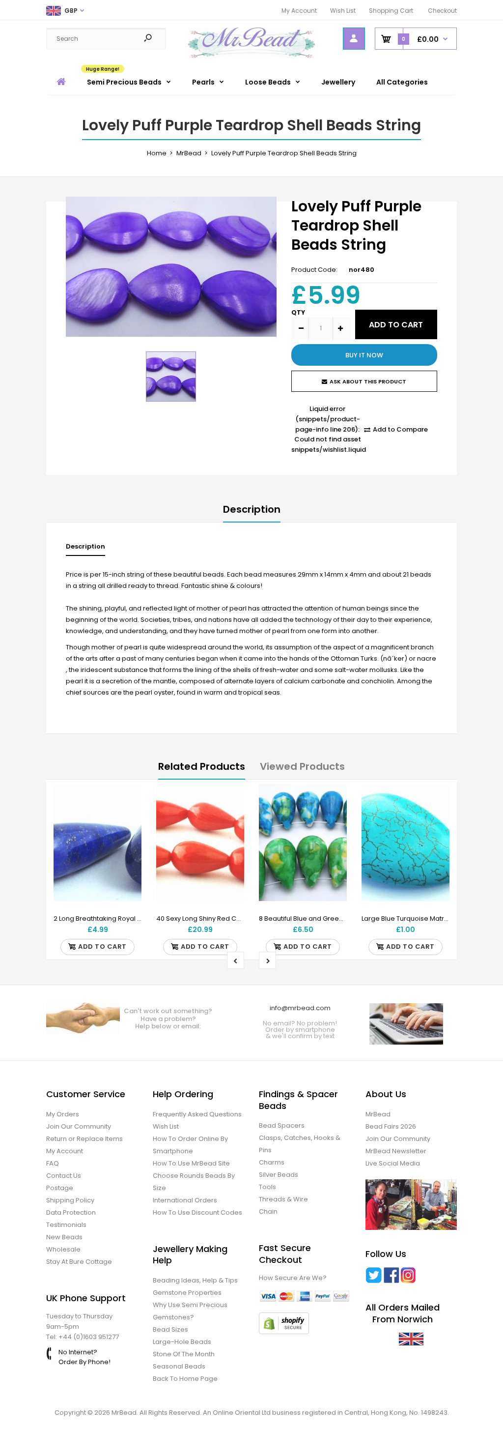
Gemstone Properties (187, 1292)
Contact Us (63, 1175)
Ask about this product (368, 381)
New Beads (64, 1237)
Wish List (343, 10)
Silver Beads (278, 1174)
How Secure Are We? (293, 1278)
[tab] (85, 549)
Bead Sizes (170, 1329)
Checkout (442, 10)
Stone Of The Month (184, 1354)
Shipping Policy (70, 1200)
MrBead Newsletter (395, 1151)
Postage (59, 1188)
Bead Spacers (282, 1125)
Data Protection (71, 1212)
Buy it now (364, 355)
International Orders (185, 1200)
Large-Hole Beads (182, 1341)
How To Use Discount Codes (197, 1212)
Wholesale (63, 1249)
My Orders (62, 1114)
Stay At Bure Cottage (79, 1261)
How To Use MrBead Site (191, 1163)
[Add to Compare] (128, 817)
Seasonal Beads (179, 1366)
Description (251, 509)
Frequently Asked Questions (197, 1114)
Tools (267, 1187)
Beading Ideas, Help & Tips (195, 1280)
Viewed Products (302, 766)
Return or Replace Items (84, 1138)
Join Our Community (78, 1126)
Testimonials (66, 1224)
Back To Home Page (185, 1378)
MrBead (378, 1114)
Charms (271, 1162)
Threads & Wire (283, 1199)
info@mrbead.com (300, 1008)
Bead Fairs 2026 (390, 1126)
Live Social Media (392, 1163)
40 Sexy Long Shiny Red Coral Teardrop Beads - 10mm (242, 918)
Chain (268, 1211)
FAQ (52, 1163)
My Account (299, 10)
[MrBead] (251, 55)
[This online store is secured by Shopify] (284, 1332)
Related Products (201, 766)
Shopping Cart (391, 10)
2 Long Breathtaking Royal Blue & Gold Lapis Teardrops (140, 918)
